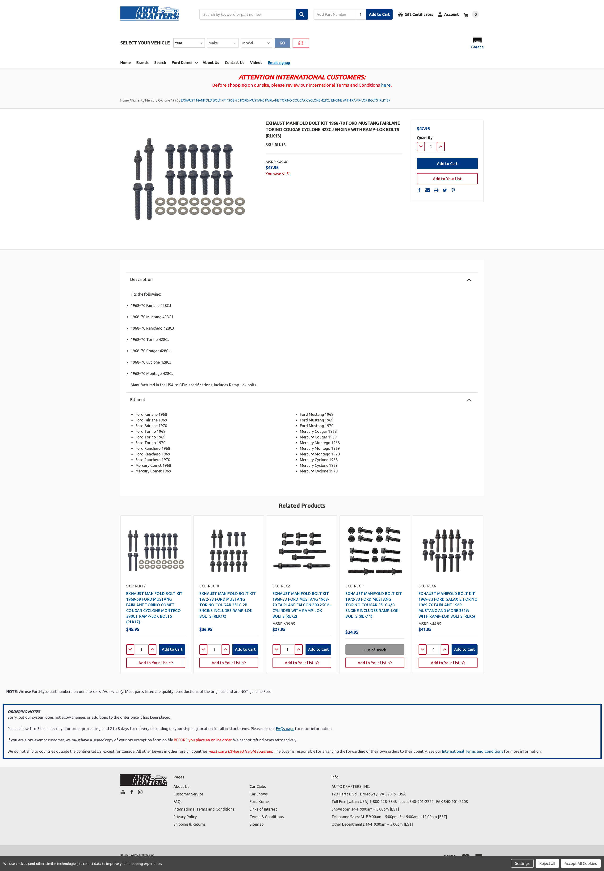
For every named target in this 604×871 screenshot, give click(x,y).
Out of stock (375, 650)
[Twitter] (444, 190)
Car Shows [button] (259, 794)
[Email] (427, 190)
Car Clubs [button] (258, 786)
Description (141, 279)
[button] (477, 43)
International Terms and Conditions (472, 751)
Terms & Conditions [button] (267, 817)
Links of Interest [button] (263, 809)
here (386, 85)
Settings (522, 863)
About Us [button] (181, 786)
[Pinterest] (453, 190)
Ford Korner (182, 62)
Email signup (279, 62)
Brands (142, 62)
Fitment (137, 399)
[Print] (436, 190)
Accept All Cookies (581, 863)
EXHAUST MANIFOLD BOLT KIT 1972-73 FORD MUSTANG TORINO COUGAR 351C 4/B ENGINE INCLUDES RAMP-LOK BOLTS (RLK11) (373, 604)
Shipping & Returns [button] (189, 824)
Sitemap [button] (257, 824)
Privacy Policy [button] (185, 817)
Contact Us (234, 62)
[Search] (302, 14)
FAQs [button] (177, 801)
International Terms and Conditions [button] (204, 809)
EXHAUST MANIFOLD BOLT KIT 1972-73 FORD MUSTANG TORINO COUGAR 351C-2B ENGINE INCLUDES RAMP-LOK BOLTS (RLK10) (227, 604)
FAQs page (285, 729)
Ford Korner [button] (260, 801)
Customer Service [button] (188, 794)
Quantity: (425, 138)
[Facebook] (419, 190)
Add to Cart (379, 14)
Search (160, 62)
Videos (256, 62)
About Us (211, 62)
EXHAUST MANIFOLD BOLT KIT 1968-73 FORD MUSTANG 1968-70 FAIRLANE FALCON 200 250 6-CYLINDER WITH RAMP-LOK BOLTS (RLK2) (302, 604)
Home (125, 62)
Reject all (547, 863)
